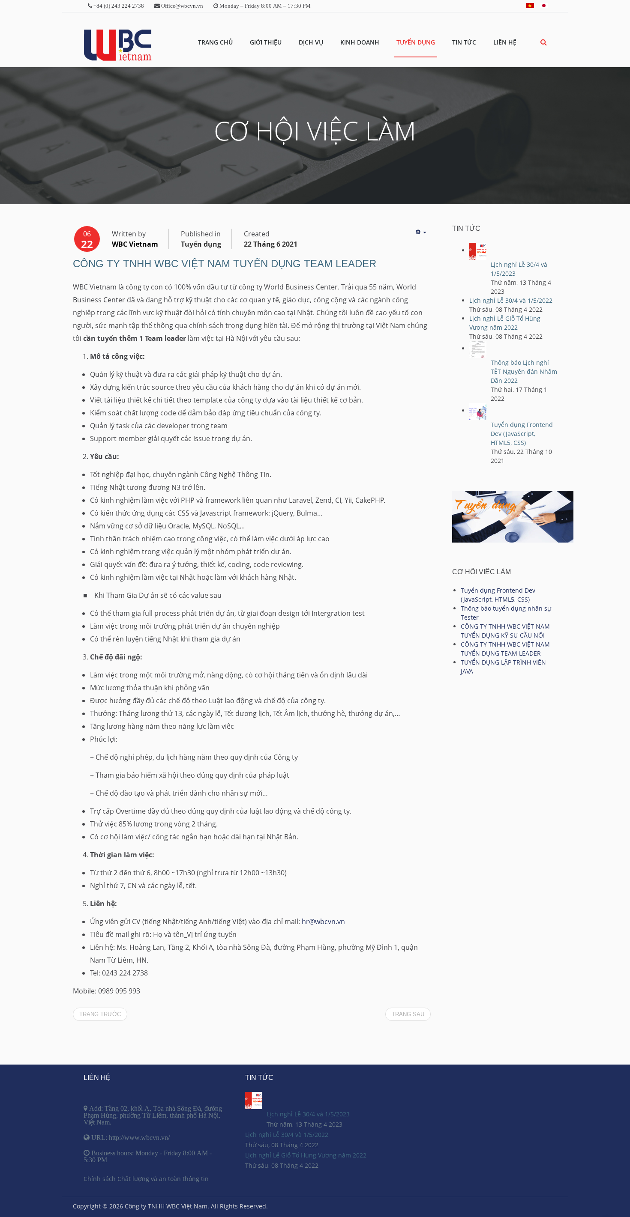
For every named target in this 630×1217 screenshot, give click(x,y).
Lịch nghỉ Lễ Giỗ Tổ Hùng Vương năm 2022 (305, 1155)
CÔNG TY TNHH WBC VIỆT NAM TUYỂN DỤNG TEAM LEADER (224, 263)
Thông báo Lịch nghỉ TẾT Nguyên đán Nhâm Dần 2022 (524, 371)
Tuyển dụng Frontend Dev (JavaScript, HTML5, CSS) (522, 434)
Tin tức (464, 42)
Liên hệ (504, 42)
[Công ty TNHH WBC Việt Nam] (117, 45)
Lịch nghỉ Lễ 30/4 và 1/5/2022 (510, 300)
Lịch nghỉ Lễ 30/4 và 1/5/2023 (308, 1114)
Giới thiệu (266, 42)
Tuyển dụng (415, 42)
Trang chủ (215, 42)
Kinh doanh (359, 42)
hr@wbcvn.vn (323, 921)
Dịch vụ (311, 42)
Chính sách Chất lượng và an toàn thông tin (146, 1179)
